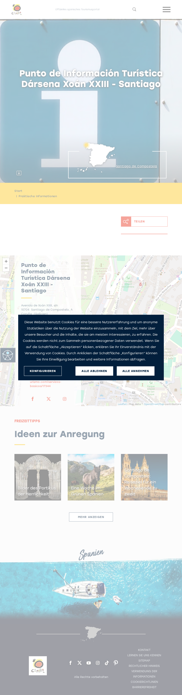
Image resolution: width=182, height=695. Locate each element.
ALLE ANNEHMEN (135, 371)
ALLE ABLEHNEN (94, 371)
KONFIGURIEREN (43, 371)
